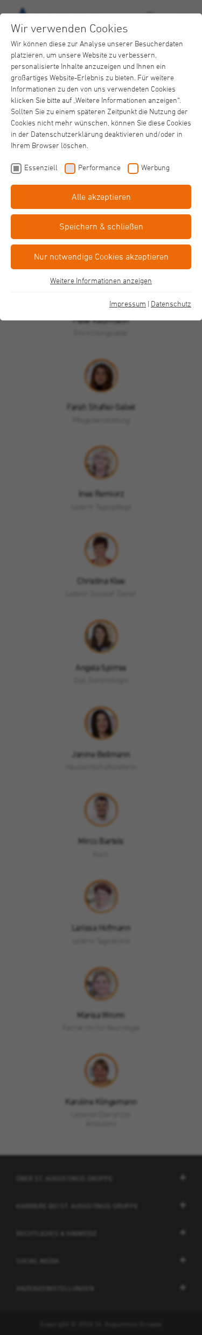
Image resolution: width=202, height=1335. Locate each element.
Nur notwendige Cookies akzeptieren (101, 256)
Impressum (127, 303)
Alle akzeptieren (101, 196)
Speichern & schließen (101, 226)
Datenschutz (171, 303)
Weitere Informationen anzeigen (101, 280)
